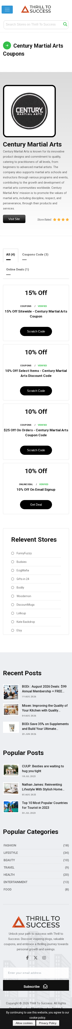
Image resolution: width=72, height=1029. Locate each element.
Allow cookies (24, 1023)
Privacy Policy (47, 1023)
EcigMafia (22, 570)
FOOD (8, 889)
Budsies (21, 561)
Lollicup (21, 613)
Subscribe (32, 987)
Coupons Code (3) (35, 254)
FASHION (10, 845)
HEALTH (9, 875)
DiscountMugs (25, 604)
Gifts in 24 (22, 579)
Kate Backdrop (25, 621)
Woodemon (23, 596)
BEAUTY (9, 860)
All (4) (10, 254)
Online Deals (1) (17, 269)
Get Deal (36, 504)
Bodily (20, 587)
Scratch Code (36, 331)
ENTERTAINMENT (15, 882)
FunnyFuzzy (24, 553)
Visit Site (14, 219)
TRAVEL (9, 867)
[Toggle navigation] (7, 10)
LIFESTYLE (11, 853)
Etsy (19, 630)
